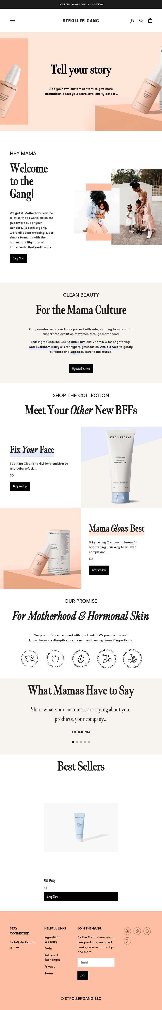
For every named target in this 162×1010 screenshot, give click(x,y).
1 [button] (73, 742)
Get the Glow (99, 570)
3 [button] (81, 742)
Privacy (49, 966)
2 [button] (77, 742)
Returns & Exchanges (52, 958)
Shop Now (18, 258)
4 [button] (85, 742)
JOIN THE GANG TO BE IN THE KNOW (81, 4)
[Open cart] (150, 20)
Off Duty (50, 880)
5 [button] (89, 742)
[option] (81, 722)
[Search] (141, 20)
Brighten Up (20, 486)
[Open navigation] (12, 20)
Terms (48, 973)
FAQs (48, 948)
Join (83, 975)
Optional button (81, 369)
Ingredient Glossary (52, 939)
